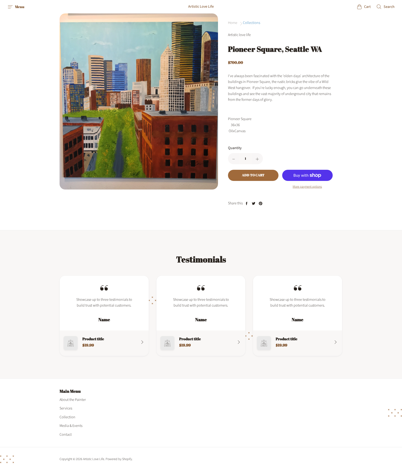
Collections (251, 23)
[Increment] (257, 158)
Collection (67, 417)
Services (66, 408)
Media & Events (71, 425)
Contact (66, 434)
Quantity (234, 147)
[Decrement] (233, 158)
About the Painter (73, 399)
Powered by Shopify (119, 459)
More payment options (307, 186)
